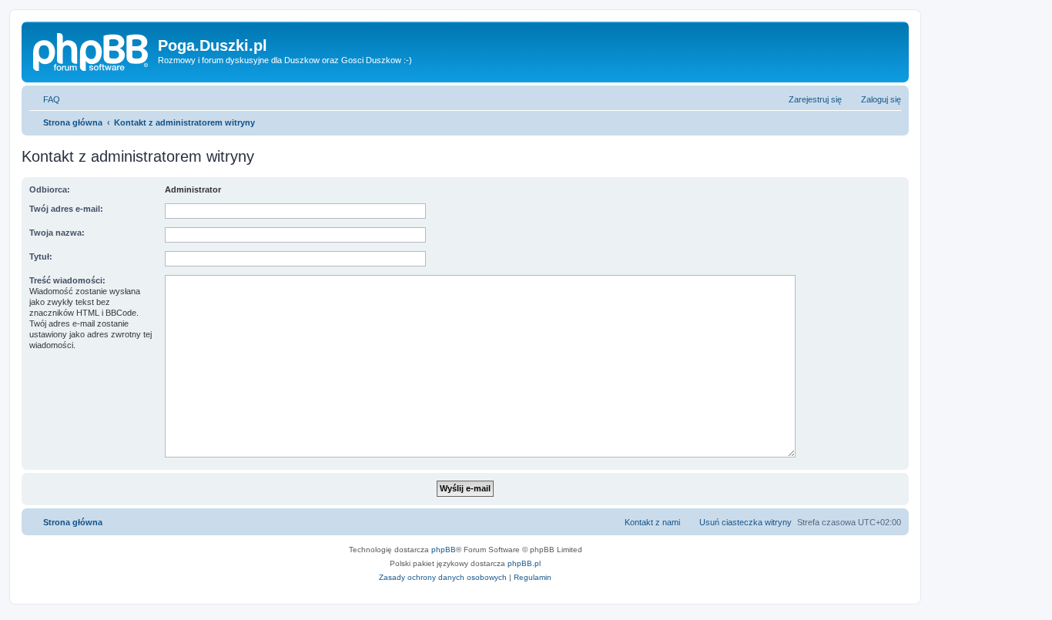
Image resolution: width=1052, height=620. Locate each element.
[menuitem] (44, 99)
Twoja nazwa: (57, 232)
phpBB (443, 549)
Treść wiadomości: (67, 280)
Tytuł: (40, 256)
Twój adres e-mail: (66, 208)
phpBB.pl (524, 563)
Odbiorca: (49, 189)
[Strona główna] (91, 50)
